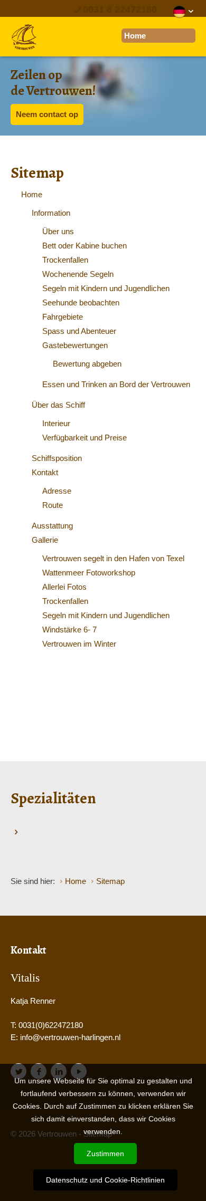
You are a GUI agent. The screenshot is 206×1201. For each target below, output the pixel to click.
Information (51, 212)
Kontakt (45, 472)
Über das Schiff (58, 404)
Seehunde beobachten (80, 302)
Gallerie (45, 539)
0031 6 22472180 (120, 9)
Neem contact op (47, 114)
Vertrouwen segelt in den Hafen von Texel (113, 558)
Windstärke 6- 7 (69, 629)
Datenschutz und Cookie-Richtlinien (105, 1180)
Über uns (58, 231)
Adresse (56, 490)
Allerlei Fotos (64, 586)
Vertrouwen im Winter (79, 643)
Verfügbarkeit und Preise (84, 437)
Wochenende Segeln (78, 274)
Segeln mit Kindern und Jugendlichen (106, 288)
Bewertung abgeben (87, 363)
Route (52, 505)
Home (31, 194)
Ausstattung (52, 525)
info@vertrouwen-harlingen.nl (70, 1037)
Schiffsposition (57, 458)
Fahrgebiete (62, 316)
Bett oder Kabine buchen (84, 245)
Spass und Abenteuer (79, 330)
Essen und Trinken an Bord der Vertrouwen (116, 384)
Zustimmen (105, 1153)
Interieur (56, 423)
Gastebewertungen (75, 345)
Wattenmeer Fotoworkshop (88, 572)
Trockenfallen (65, 259)
